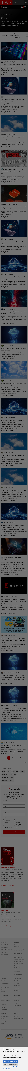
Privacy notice (6, 1068)
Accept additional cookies (10, 1061)
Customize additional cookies (10, 1067)
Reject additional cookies (10, 1064)
